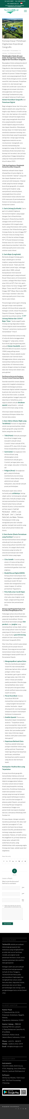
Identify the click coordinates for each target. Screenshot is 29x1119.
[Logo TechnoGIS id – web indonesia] (12, 11)
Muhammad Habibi (15, 53)
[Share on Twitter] (6, 861)
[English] (21, 3)
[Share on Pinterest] (9, 861)
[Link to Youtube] (25, 1108)
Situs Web (23, 900)
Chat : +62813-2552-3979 (20, 1)
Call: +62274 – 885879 (9, 1)
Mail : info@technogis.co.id (13, 3)
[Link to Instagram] (18, 1108)
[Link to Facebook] (16, 1108)
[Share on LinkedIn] (13, 861)
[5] (12, 28)
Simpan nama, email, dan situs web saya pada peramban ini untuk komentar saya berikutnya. (12, 907)
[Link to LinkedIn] (23, 1108)
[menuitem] (9, 1)
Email (23, 894)
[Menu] (24, 11)
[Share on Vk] (19, 861)
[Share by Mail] (25, 861)
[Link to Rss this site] (21, 1108)
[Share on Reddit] (22, 861)
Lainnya (4, 53)
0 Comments (14, 50)
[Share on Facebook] (3, 861)
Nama (23, 888)
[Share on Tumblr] (16, 861)
